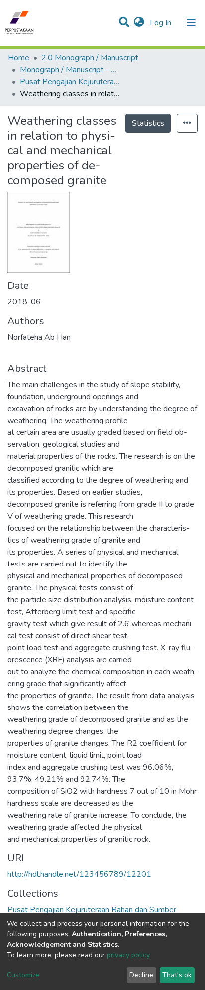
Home (18, 57)
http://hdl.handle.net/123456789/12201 (79, 874)
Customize (23, 975)
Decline (141, 975)
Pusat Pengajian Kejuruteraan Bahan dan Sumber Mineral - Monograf (69, 81)
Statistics (148, 123)
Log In (161, 22)
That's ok (177, 975)
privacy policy (128, 955)
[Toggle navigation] (191, 23)
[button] (139, 23)
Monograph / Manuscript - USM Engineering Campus (69, 69)
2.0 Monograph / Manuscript (89, 57)
